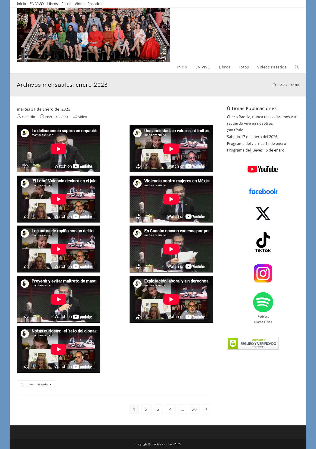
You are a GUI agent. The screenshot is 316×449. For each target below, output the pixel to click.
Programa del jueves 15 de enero (256, 150)
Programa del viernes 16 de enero (256, 143)
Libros (52, 4)
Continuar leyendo (38, 385)
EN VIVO (37, 4)
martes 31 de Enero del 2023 (43, 109)
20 (194, 409)
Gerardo (28, 117)
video (82, 117)
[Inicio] (274, 85)
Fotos (66, 4)
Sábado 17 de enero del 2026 (252, 136)
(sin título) (236, 130)
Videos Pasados (88, 4)
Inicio (21, 4)
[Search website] (297, 67)
